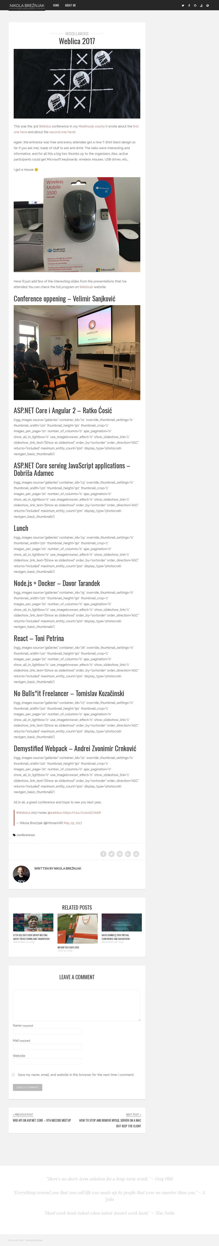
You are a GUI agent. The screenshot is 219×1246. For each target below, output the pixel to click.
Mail (21, 1040)
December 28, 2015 (112, 942)
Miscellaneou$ (77, 33)
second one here (61, 132)
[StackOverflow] (201, 5)
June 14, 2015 (64, 950)
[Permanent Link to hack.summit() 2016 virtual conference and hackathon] (122, 930)
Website (19, 1056)
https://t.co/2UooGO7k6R (82, 812)
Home (56, 5)
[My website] (207, 5)
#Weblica (23, 812)
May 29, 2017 (73, 823)
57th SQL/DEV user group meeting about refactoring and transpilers (31, 937)
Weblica (45, 126)
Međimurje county (92, 126)
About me (70, 5)
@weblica (55, 812)
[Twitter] (183, 5)
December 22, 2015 (23, 942)
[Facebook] (189, 5)
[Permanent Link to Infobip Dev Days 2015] (77, 942)
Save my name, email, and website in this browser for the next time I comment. (76, 1075)
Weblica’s (86, 287)
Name (23, 1025)
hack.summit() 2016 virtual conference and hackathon (116, 937)
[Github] (195, 5)
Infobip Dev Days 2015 (68, 947)
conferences (26, 835)
